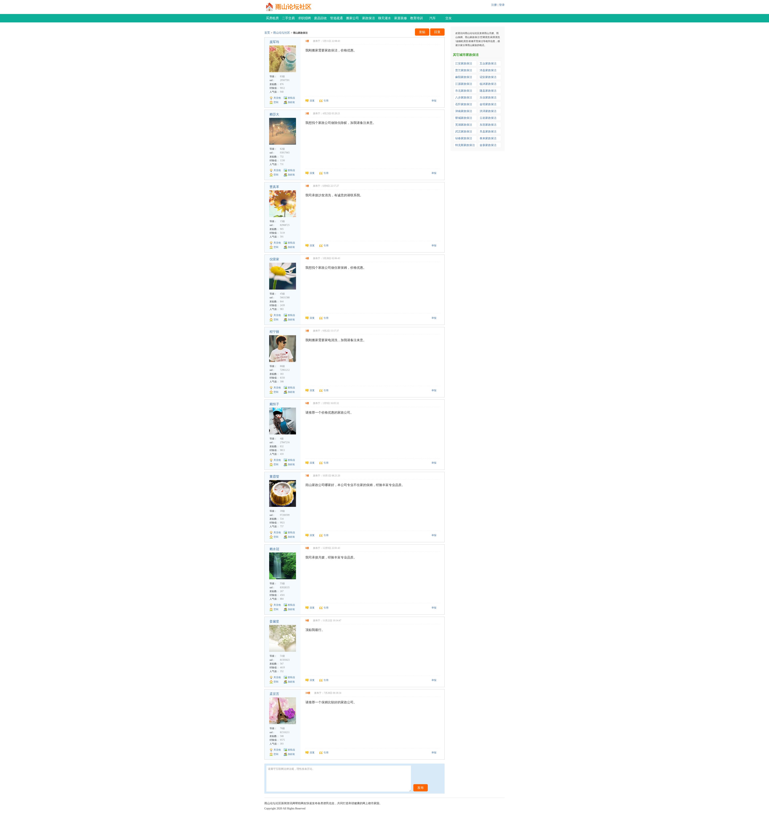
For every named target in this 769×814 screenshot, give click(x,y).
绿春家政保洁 (463, 138)
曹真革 (274, 186)
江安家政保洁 (463, 63)
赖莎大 (274, 114)
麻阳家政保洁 (463, 77)
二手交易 (288, 18)
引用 (326, 100)
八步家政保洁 (463, 97)
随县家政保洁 (488, 90)
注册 (494, 4)
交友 (448, 18)
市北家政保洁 (463, 90)
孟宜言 (274, 694)
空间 (276, 102)
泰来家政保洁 (488, 138)
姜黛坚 (274, 621)
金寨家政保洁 (488, 145)
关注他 (277, 97)
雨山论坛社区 (293, 6)
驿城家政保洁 (463, 117)
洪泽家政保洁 (488, 111)
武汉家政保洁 (463, 131)
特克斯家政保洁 (465, 145)
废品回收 (320, 18)
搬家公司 (352, 18)
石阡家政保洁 (463, 104)
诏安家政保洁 (488, 77)
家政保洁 (368, 18)
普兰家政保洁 (463, 70)
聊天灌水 (384, 18)
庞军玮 (274, 42)
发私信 (291, 97)
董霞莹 (274, 476)
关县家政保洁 (488, 131)
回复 (437, 32)
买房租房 (272, 18)
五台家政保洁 (488, 63)
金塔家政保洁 (488, 104)
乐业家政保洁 (488, 97)
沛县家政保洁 (488, 70)
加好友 (291, 102)
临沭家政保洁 (488, 83)
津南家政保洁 (463, 111)
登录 (502, 4)
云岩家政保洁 (488, 117)
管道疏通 (336, 18)
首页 (267, 32)
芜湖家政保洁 (463, 124)
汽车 (432, 18)
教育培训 (416, 18)
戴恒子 (274, 404)
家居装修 (400, 18)
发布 (420, 787)
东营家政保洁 (488, 124)
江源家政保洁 (463, 83)
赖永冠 (274, 549)
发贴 (422, 32)
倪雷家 (274, 259)
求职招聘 (304, 18)
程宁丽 (274, 331)
